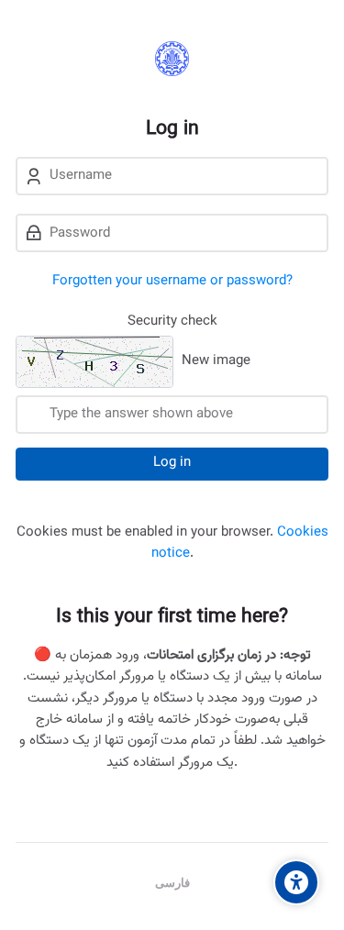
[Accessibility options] (296, 882)
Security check (172, 321)
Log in (172, 462)
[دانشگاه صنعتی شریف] (172, 58)
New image (216, 362)
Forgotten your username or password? (172, 281)
